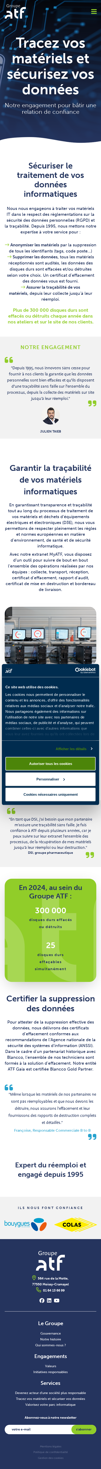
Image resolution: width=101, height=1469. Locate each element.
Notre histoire (50, 1339)
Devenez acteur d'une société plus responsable (50, 1393)
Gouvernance (50, 1333)
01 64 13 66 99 (54, 1290)
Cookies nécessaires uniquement (50, 794)
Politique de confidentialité (50, 1452)
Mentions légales (50, 1446)
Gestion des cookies (50, 1458)
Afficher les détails (71, 749)
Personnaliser (47, 779)
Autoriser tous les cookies (50, 764)
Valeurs (50, 1366)
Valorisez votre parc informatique (50, 1405)
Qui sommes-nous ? (50, 1345)
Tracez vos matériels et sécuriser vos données (50, 1399)
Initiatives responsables (50, 1372)
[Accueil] (29, 11)
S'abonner (84, 1429)
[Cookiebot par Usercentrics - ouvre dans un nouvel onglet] (75, 670)
